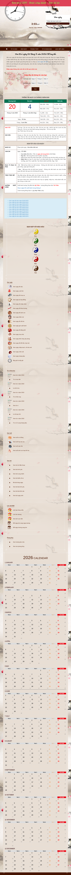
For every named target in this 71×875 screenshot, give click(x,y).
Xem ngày (24, 49)
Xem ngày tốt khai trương (20, 308)
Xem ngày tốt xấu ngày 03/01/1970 (18, 204)
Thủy (35, 254)
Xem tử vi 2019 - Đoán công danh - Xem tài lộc (35, 2)
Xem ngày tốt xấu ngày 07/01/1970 (18, 211)
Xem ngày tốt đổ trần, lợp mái (21, 343)
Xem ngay (58, 23)
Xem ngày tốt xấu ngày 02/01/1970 (18, 202)
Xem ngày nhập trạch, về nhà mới (22, 347)
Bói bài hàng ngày (18, 482)
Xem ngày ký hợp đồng (19, 299)
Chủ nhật (62, 565)
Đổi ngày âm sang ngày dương (21, 523)
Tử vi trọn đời (16, 379)
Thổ (35, 273)
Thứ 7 (53, 565)
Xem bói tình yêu (17, 469)
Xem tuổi (9, 433)
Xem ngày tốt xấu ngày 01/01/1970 (18, 200)
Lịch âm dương (17, 514)
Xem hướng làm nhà (18, 542)
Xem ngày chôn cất (18, 351)
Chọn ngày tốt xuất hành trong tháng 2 (29, 188)
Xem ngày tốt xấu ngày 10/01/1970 (18, 216)
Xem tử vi (15, 405)
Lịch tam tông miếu (18, 510)
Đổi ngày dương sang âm (20, 527)
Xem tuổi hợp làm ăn (19, 441)
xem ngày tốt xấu (42, 61)
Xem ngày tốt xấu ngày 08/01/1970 (18, 212)
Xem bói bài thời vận (18, 491)
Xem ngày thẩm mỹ (18, 317)
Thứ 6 (44, 565)
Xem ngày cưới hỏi (18, 291)
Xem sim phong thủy (18, 546)
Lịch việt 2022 (59, 49)
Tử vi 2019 (14, 49)
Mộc (35, 245)
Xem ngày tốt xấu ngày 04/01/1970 (18, 206)
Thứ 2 (9, 565)
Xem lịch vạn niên (18, 518)
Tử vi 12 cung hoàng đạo (20, 423)
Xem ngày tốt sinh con (19, 312)
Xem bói (9, 460)
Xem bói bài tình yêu (18, 487)
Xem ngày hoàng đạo (19, 356)
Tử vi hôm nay (17, 396)
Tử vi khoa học (47, 49)
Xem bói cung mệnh (18, 473)
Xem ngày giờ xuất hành (19, 325)
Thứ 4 (26, 565)
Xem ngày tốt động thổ (19, 330)
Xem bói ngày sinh (18, 495)
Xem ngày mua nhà (18, 334)
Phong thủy (34, 49)
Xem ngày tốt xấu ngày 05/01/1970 (18, 207)
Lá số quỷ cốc (17, 414)
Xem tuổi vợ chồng (18, 437)
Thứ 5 (35, 565)
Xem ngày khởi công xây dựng (21, 338)
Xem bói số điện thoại (19, 465)
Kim (35, 236)
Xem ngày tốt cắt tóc (18, 321)
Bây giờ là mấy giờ (18, 360)
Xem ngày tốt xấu (18, 286)
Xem (35, 89)
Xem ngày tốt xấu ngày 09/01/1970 (18, 214)
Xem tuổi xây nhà (18, 446)
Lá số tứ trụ (16, 388)
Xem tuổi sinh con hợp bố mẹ (21, 450)
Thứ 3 (18, 565)
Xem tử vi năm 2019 (18, 375)
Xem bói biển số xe (18, 478)
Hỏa (35, 263)
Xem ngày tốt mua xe (19, 295)
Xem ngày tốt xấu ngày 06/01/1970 (18, 209)
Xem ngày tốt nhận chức (19, 304)
